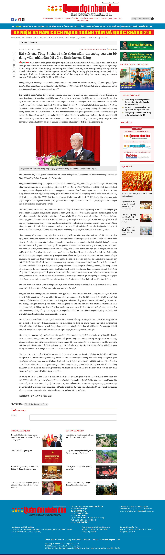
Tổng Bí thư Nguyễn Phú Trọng (36, 404)
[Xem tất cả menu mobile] (150, 26)
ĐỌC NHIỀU (127, 167)
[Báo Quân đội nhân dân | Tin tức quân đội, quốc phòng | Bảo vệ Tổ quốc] (82, 9)
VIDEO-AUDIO (48, 18)
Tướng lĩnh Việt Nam (113, 26)
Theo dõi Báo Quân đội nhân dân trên (92, 49)
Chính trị (18, 26)
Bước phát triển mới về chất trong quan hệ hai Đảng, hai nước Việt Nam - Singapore (25, 437)
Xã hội (82, 26)
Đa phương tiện (43, 26)
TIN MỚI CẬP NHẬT (75, 431)
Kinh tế (76, 26)
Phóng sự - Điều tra (98, 26)
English (104, 18)
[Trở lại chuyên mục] (14, 76)
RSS (118, 540)
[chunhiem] (137, 56)
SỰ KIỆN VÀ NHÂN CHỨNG (89, 18)
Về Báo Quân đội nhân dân (54, 540)
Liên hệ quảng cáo (108, 540)
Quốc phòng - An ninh (29, 26)
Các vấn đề (33, 43)
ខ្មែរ (120, 18)
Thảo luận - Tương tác (91, 540)
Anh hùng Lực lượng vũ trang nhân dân (134, 26)
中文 (110, 18)
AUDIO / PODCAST (131, 95)
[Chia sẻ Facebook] (14, 54)
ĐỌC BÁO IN (59, 18)
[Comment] (14, 65)
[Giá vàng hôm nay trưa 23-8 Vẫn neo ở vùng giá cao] (137, 181)
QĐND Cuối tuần (72, 18)
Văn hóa (88, 26)
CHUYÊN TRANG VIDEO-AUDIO (134, 64)
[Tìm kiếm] (152, 18)
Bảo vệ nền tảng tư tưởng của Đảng (61, 26)
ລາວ (115, 18)
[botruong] (137, 45)
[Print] (14, 71)
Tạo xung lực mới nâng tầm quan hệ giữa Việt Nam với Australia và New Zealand (25, 485)
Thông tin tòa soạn (73, 540)
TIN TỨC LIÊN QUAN (20, 431)
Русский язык (83, 20)
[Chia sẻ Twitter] (14, 59)
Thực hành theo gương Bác (21, 451)
